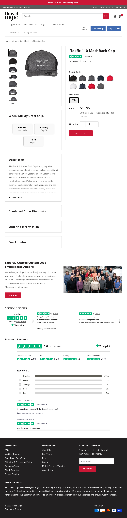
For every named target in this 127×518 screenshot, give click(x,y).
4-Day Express (30, 32)
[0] (120, 16)
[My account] (115, 16)
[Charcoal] (82, 78)
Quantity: (74, 124)
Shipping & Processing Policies (19, 462)
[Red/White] (110, 78)
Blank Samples (12, 470)
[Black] (73, 78)
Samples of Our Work (15, 458)
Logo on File (114, 28)
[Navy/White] (82, 86)
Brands (13, 32)
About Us (109, 7)
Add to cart (80, 133)
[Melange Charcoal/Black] (101, 86)
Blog (44, 458)
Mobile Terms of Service (53, 466)
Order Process (98, 7)
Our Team (47, 454)
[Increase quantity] (95, 124)
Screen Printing (12, 474)
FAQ (7, 450)
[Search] (106, 16)
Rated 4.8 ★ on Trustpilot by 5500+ (63, 2)
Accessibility (47, 470)
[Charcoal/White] (92, 78)
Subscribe (88, 468)
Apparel (13, 24)
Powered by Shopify (13, 509)
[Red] (92, 86)
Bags (43, 24)
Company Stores (12, 466)
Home (7, 41)
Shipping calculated (104, 113)
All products (17, 41)
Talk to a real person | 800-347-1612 (16, 7)
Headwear (29, 24)
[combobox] (62, 16)
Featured (57, 24)
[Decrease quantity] (82, 124)
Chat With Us (120, 7)
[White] (73, 86)
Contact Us (47, 462)
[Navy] (101, 78)
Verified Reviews (12, 454)
